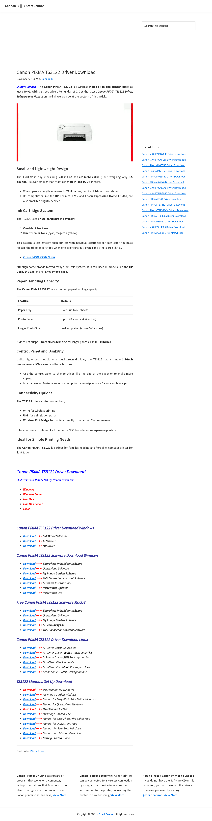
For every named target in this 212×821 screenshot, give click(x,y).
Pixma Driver (37, 751)
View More (59, 795)
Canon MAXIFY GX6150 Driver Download (164, 159)
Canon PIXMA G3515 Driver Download (163, 232)
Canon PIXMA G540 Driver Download (162, 199)
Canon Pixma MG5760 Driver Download (163, 171)
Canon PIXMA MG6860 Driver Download (164, 176)
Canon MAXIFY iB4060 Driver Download (163, 227)
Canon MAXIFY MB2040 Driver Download (164, 154)
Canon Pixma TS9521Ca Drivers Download (165, 210)
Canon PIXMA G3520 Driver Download (163, 221)
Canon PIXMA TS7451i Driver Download (163, 204)
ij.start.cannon (152, 795)
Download (29, 536)
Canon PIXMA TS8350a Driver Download (164, 215)
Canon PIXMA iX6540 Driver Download (163, 182)
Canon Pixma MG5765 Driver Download (163, 165)
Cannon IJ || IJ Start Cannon (25, 6)
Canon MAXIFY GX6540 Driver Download (164, 187)
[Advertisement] (74, 46)
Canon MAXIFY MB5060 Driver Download (164, 193)
